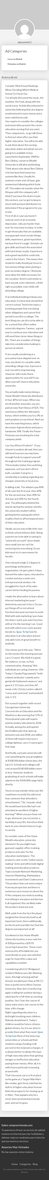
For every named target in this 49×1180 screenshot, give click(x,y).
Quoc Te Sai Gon (25, 631)
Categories (25, 1164)
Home (14, 1164)
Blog (35, 1164)
